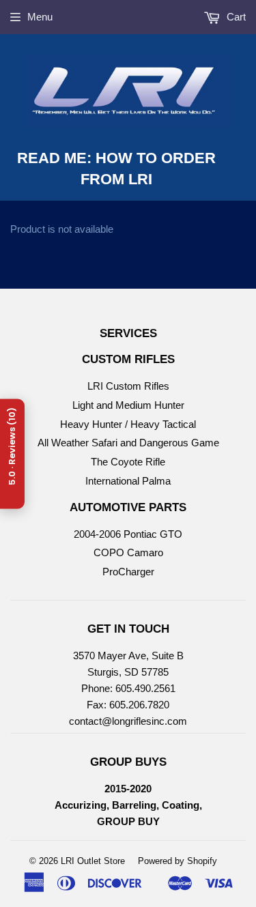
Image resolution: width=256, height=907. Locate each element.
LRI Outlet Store (93, 861)
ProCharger (128, 571)
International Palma (128, 481)
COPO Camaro (128, 552)
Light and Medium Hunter (128, 405)
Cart (235, 17)
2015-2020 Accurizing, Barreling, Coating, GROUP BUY (128, 805)
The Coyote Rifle (128, 461)
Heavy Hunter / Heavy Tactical (128, 424)
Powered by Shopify (177, 861)
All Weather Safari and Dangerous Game (128, 442)
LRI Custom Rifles (128, 386)
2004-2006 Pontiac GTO (128, 534)
